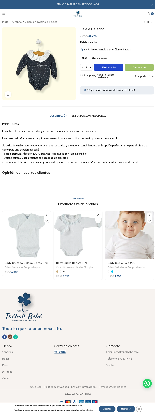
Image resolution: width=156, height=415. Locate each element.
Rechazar (125, 408)
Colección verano (14, 267)
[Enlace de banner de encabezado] (78, 4)
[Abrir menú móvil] (4, 14)
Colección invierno (35, 21)
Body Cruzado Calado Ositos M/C (26, 262)
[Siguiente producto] (152, 22)
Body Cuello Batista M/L (72, 262)
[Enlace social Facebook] (149, 76)
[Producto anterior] (144, 22)
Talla (83, 57)
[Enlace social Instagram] (152, 76)
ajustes (89, 410)
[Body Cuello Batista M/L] (78, 235)
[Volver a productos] (148, 22)
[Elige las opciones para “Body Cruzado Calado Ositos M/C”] (46, 215)
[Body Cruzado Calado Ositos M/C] (26, 235)
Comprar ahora (139, 67)
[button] (147, 383)
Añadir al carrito (109, 67)
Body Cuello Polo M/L (121, 262)
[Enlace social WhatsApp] (15, 336)
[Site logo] (78, 13)
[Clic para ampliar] (8, 94)
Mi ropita (17, 21)
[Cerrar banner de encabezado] (152, 4)
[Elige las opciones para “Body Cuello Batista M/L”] (98, 215)
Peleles (53, 21)
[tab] (58, 116)
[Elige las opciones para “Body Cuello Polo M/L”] (149, 215)
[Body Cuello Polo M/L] (129, 235)
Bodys (27, 267)
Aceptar (107, 408)
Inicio (5, 21)
